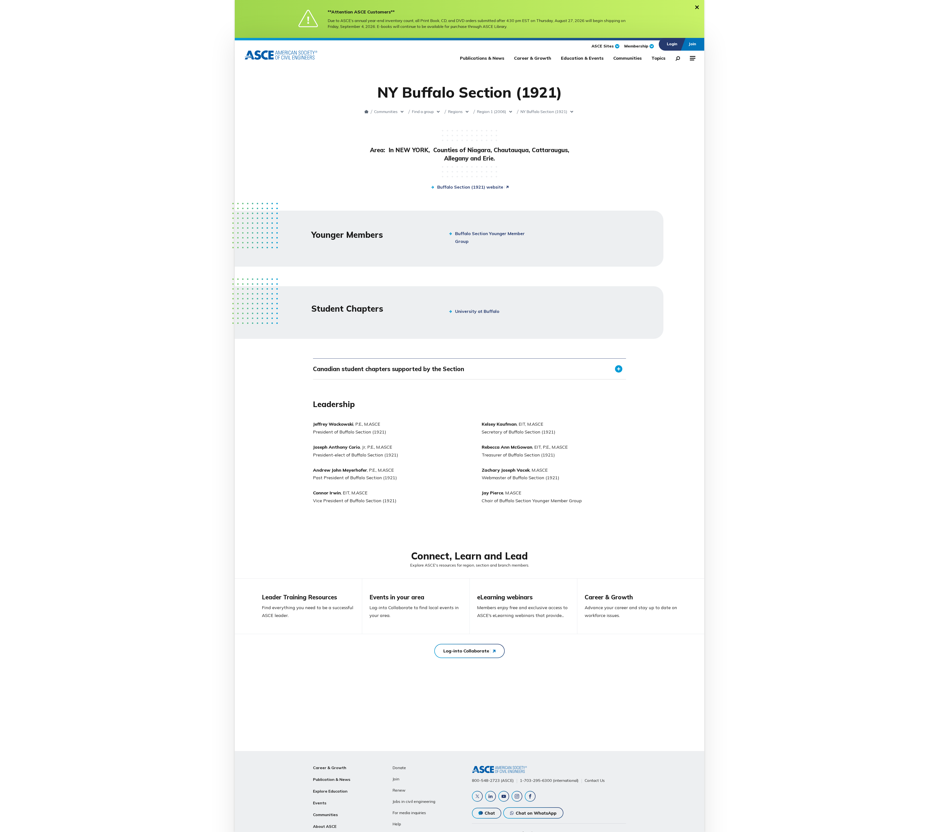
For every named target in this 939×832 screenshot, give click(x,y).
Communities (627, 58)
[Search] (676, 57)
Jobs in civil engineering (413, 801)
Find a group (423, 111)
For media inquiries (409, 812)
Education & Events (582, 58)
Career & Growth (532, 58)
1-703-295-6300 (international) (549, 780)
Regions (455, 111)
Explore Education (330, 791)
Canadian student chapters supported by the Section (388, 369)
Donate (399, 767)
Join (395, 778)
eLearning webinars (505, 597)
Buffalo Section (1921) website (470, 187)
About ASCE (324, 826)
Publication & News (331, 779)
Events (319, 802)
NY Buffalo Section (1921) (543, 111)
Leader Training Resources (299, 597)
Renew (398, 790)
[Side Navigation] (692, 57)
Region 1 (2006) (491, 111)
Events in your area (396, 597)
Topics (658, 58)
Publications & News (482, 58)
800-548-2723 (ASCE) (493, 780)
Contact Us (595, 780)
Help (396, 823)
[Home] (366, 111)
